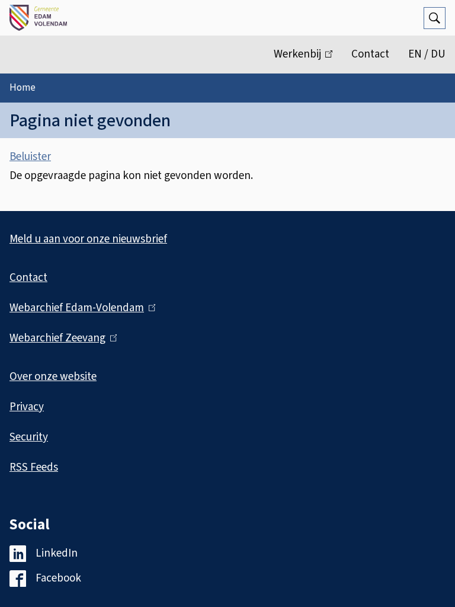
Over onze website (53, 377)
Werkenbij (308, 60)
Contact (370, 54)
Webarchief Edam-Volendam (79, 308)
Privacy (26, 407)
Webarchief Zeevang (60, 338)
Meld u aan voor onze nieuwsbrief (88, 239)
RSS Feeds (33, 467)
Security (28, 437)
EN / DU (427, 54)
